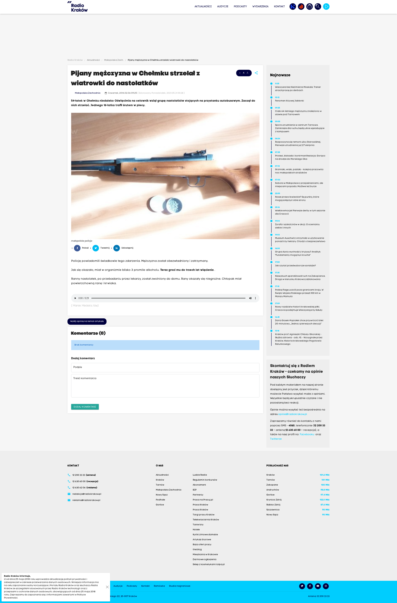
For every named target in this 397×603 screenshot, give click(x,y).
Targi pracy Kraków (203, 515)
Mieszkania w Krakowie (205, 554)
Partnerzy (198, 495)
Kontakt (279, 6)
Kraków (160, 480)
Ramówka (159, 586)
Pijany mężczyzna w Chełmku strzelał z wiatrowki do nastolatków (162, 60)
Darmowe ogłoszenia (204, 559)
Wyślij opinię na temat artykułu (87, 321)
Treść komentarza (84, 378)
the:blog (197, 549)
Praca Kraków (200, 505)
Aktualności (203, 6)
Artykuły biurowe (202, 540)
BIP (194, 490)
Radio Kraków (75, 60)
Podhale (160, 500)
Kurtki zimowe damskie (205, 535)
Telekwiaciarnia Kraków (206, 520)
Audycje (222, 6)
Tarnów (160, 485)
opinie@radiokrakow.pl (292, 414)
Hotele (196, 530)
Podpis (77, 367)
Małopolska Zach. (114, 60)
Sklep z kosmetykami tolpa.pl (209, 564)
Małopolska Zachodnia (87, 93)
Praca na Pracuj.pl (203, 500)
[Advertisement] (198, 37)
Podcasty (240, 6)
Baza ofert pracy (202, 544)
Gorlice (160, 505)
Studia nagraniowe (179, 586)
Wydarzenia (260, 6)
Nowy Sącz (162, 495)
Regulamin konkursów (205, 480)
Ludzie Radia (200, 475)
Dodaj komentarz (85, 406)
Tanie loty (198, 525)
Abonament (199, 485)
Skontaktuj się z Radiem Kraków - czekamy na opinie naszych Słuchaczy (296, 371)
